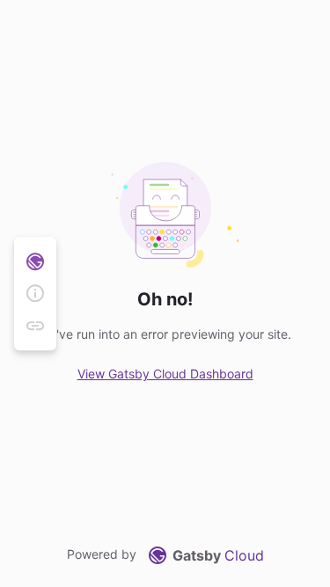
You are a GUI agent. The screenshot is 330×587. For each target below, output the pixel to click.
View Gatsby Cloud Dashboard (165, 373)
